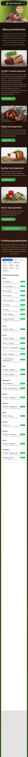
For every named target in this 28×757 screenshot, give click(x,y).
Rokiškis (5, 265)
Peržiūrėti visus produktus (13, 228)
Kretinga (11, 268)
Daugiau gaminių (7, 98)
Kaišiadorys (6, 270)
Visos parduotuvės (7, 259)
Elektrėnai (11, 265)
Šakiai (17, 265)
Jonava (21, 259)
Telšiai (17, 268)
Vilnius (15, 259)
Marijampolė (17, 262)
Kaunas (5, 262)
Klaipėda (5, 268)
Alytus (10, 262)
